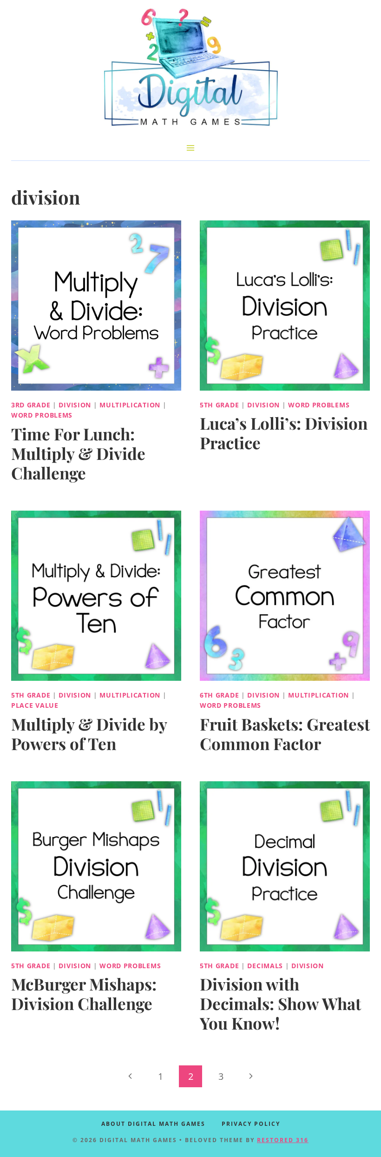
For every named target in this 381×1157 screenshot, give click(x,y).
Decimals (265, 965)
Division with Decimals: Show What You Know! (280, 1003)
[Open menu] (190, 147)
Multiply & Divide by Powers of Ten (89, 733)
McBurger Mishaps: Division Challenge (84, 993)
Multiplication (129, 404)
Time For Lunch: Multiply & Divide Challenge (78, 453)
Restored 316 (283, 1140)
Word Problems (41, 415)
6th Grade (219, 695)
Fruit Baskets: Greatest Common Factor (285, 733)
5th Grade (219, 404)
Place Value (35, 705)
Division (75, 404)
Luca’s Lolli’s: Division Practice (284, 432)
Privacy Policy (251, 1124)
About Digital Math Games (153, 1124)
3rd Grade (30, 404)
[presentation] (96, 305)
